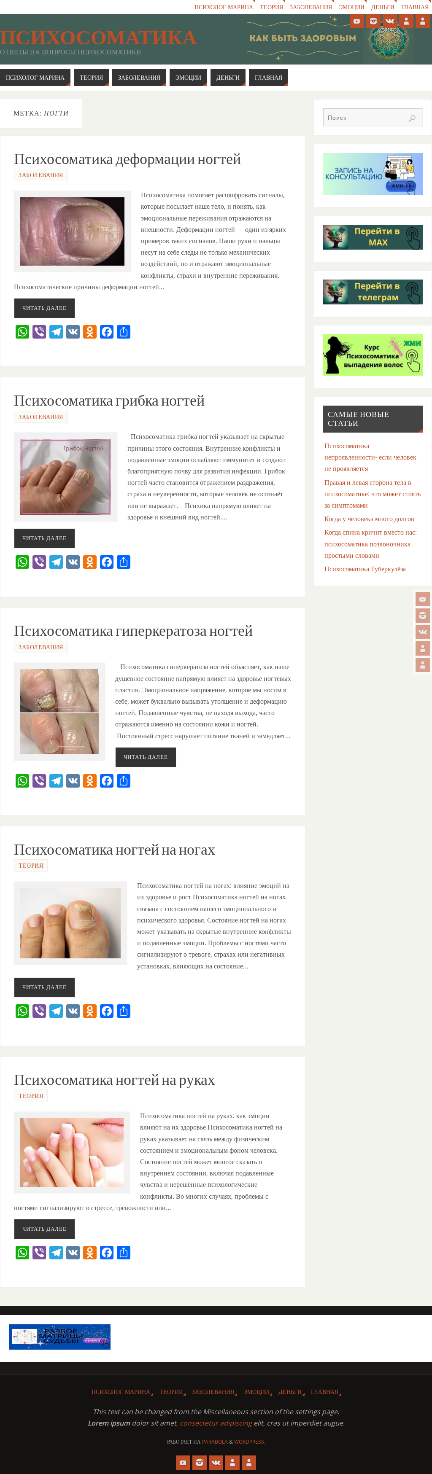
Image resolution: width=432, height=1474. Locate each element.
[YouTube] (423, 599)
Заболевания (311, 7)
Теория (271, 7)
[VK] (423, 632)
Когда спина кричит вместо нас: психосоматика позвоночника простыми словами (370, 543)
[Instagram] (423, 615)
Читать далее (44, 308)
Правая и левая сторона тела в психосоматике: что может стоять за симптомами (372, 494)
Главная (415, 7)
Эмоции (351, 7)
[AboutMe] (423, 648)
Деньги (382, 7)
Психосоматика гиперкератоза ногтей (133, 630)
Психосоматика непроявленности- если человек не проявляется (370, 457)
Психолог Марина (223, 7)
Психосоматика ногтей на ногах (114, 849)
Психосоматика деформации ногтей (127, 159)
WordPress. (249, 1441)
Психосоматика (98, 37)
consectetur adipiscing (216, 1423)
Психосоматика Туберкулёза (365, 568)
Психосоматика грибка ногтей (109, 400)
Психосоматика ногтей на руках (114, 1079)
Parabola (215, 1441)
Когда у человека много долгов (369, 518)
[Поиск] (412, 118)
